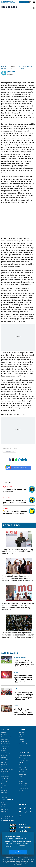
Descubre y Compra (25, 755)
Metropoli (4, 755)
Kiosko (5, 508)
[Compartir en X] (13, 459)
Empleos (22, 762)
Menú (3, 787)
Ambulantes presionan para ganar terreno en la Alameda (15, 501)
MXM (2, 783)
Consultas (4, 797)
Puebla (21, 736)
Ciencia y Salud (6, 781)
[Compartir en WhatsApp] (16, 459)
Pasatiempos (23, 783)
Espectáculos (5, 771)
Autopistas (4, 794)
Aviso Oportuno (24, 760)
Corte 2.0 (4, 734)
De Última (4, 809)
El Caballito (7, 497)
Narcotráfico (5, 760)
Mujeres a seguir (6, 736)
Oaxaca (21, 734)
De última (4, 790)
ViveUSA (21, 778)
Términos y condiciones (15, 854)
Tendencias (4, 778)
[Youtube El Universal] (20, 812)
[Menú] (34, 2)
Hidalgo (21, 739)
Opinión (6, 482)
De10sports (22, 774)
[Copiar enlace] (22, 459)
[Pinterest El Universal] (30, 812)
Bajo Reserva (7, 487)
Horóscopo (22, 785)
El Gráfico (22, 772)
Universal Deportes (7, 769)
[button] (24, 2)
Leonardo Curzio (4, 67)
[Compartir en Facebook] (10, 459)
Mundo (3, 750)
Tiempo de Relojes (7, 816)
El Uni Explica (5, 743)
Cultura (3, 774)
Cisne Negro (5, 818)
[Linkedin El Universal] (20, 815)
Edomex (21, 732)
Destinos (4, 792)
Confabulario (5, 776)
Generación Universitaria (23, 768)
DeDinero (22, 776)
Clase (3, 802)
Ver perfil (10, 74)
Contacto (25, 854)
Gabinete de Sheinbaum (5, 747)
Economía (4, 767)
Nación (3, 732)
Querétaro (22, 741)
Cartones (4, 764)
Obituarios (22, 765)
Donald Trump (5, 753)
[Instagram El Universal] (25, 812)
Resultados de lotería (23, 789)
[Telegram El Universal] (20, 808)
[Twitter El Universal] (30, 808)
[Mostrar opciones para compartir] (34, 8)
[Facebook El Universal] (25, 808)
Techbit (3, 785)
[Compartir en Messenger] (19, 459)
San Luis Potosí (24, 743)
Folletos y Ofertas (24, 758)
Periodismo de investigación (5, 740)
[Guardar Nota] (25, 459)
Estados (3, 757)
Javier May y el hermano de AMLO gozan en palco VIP (15, 512)
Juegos (21, 781)
